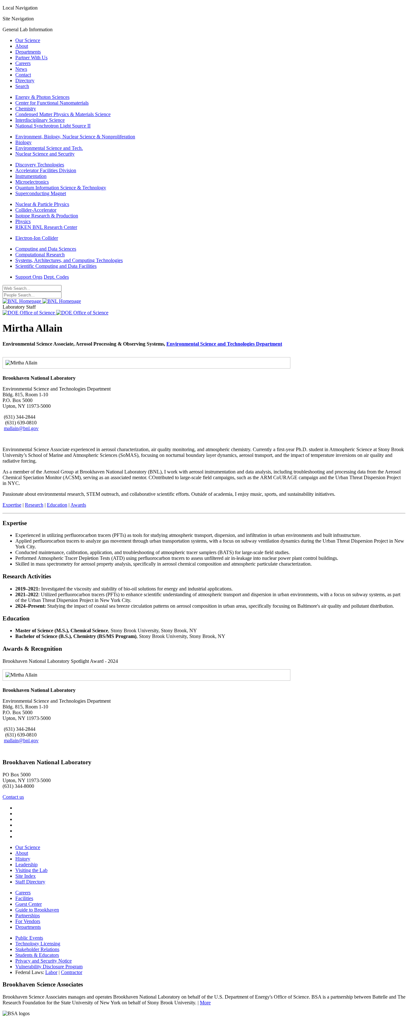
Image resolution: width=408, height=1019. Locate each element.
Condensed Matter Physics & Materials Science (63, 114)
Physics (23, 221)
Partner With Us (31, 57)
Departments (28, 52)
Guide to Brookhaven (37, 910)
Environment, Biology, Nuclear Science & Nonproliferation (75, 136)
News (21, 69)
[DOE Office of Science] (55, 312)
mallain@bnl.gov (21, 428)
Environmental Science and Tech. (49, 148)
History (22, 858)
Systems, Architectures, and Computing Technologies (69, 260)
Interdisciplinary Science (40, 120)
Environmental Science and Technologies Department (224, 344)
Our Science (27, 40)
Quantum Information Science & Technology (60, 187)
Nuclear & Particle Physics (42, 204)
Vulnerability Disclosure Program (49, 966)
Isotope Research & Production (46, 215)
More (205, 1002)
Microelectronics (32, 182)
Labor (51, 972)
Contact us (13, 797)
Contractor (71, 972)
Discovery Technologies (39, 164)
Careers (23, 63)
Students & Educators (37, 955)
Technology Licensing (37, 943)
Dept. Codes (56, 277)
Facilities (24, 898)
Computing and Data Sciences (45, 249)
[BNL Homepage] (42, 301)
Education (57, 505)
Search (22, 86)
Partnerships (27, 915)
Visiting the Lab (31, 870)
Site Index (25, 876)
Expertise (12, 505)
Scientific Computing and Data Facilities (56, 266)
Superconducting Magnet (40, 193)
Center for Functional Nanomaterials (52, 103)
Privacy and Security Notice (43, 961)
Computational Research (40, 254)
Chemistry (25, 108)
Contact (23, 74)
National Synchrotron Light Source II (53, 125)
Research (34, 505)
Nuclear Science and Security (45, 154)
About (21, 46)
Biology (23, 142)
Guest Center (28, 904)
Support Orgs (28, 277)
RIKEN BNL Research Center (46, 227)
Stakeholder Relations (37, 949)
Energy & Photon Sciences (42, 97)
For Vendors (27, 921)
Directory (24, 80)
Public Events (29, 938)
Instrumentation (31, 176)
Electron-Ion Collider (36, 238)
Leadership (26, 864)
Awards (78, 505)
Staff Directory (30, 881)
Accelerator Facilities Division (45, 170)
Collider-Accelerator (35, 210)
